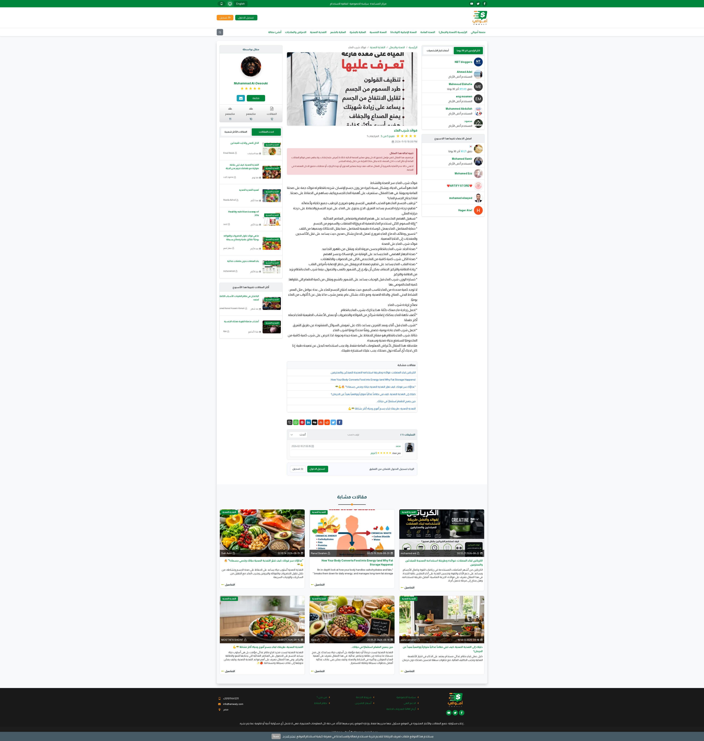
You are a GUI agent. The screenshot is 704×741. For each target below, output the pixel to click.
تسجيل (296, 468)
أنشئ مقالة (274, 32)
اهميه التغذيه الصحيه (249, 190)
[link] (250, 89)
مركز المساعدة (378, 3)
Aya (225, 331)
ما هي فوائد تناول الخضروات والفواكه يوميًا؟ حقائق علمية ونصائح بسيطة (241, 238)
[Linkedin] (308, 422)
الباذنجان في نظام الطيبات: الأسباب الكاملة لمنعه (239, 298)
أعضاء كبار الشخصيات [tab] (438, 50)
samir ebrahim (409, 639)
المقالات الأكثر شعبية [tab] (235, 131)
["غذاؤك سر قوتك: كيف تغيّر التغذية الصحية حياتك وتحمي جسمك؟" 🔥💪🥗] (262, 532)
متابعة (255, 98)
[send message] (241, 98)
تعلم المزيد (289, 736)
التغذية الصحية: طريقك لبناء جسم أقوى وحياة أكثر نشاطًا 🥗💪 (382, 408)
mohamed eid (229, 271)
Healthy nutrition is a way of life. (243, 214)
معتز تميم (227, 248)
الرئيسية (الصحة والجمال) (453, 32)
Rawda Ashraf (229, 200)
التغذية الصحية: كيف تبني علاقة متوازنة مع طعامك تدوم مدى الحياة (242, 167)
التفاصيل (409, 587)
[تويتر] (478, 3)
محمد (398, 446)
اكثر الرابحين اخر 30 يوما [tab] (468, 50)
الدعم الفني (410, 703)
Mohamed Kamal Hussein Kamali (230, 308)
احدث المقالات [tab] (266, 131)
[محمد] (409, 447)
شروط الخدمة (363, 697)
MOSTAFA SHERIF (232, 639)
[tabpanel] (453, 92)
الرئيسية (413, 47)
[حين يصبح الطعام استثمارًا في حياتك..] (351, 619)
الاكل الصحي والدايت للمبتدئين (244, 143)
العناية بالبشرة (358, 32)
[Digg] (314, 422)
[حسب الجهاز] (230, 4)
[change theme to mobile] (221, 3)
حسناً (276, 736)
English (240, 3)
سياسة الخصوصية (359, 3)
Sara (313, 639)
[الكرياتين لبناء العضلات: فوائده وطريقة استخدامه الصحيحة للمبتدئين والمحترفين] (441, 532)
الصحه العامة (427, 32)
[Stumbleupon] (321, 422)
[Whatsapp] (296, 422)
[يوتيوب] (471, 3)
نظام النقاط (320, 703)
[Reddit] (327, 422)
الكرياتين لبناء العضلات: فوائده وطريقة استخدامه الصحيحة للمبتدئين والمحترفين (373, 372)
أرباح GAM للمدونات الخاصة (401, 708)
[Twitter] (333, 422)
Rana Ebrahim (319, 553)
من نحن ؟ (322, 697)
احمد (225, 224)
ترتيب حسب (353, 434)
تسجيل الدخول (317, 468)
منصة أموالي (478, 32)
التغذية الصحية (318, 32)
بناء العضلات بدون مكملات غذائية (243, 261)
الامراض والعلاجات (295, 32)
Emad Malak (228, 153)
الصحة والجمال (397, 47)
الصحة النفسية (378, 32)
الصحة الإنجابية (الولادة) (403, 32)
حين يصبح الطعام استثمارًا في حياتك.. (396, 401)
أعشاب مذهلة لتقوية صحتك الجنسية (241, 321)
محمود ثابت (228, 177)
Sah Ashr (226, 553)
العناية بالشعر (338, 32)
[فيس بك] (484, 3)
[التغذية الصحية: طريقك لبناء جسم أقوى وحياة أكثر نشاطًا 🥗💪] (262, 619)
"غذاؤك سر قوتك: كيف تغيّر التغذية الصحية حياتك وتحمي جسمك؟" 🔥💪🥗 (375, 386)
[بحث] (220, 32)
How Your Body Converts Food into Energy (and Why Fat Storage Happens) (373, 379)
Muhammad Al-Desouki (251, 83)
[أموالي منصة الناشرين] (479, 17)
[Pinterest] (302, 422)
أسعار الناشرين (363, 703)
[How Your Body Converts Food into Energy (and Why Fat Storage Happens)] (351, 532)
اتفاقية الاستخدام (339, 3)
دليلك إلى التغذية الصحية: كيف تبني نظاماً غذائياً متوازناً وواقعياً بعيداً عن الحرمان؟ (373, 394)
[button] (289, 422)
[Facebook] (339, 422)
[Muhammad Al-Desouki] (251, 66)
